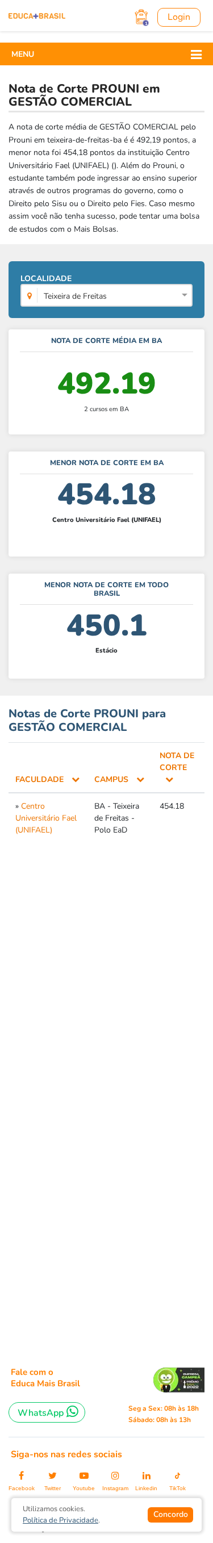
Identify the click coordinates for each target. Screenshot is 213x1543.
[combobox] (106, 296)
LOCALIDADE (63, 287)
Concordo (170, 1514)
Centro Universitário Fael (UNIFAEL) (46, 818)
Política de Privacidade (60, 1520)
